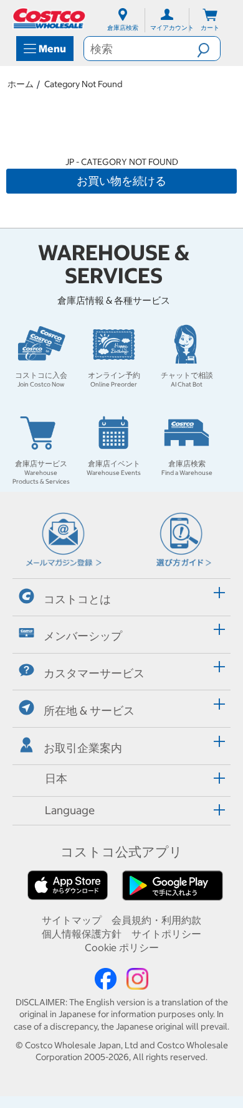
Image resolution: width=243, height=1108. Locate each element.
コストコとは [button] (77, 598)
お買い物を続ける (121, 181)
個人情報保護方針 (82, 933)
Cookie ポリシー (122, 947)
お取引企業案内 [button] (83, 747)
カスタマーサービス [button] (94, 673)
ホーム (20, 84)
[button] (208, 48)
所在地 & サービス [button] (89, 710)
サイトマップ (72, 920)
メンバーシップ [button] (83, 636)
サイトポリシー (166, 933)
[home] (49, 18)
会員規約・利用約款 (156, 920)
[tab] (121, 595)
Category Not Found (83, 84)
